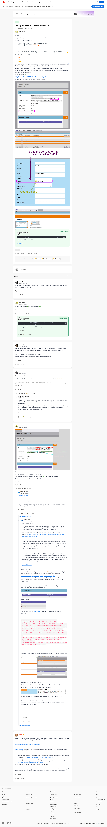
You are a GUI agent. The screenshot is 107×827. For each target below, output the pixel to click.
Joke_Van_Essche (22, 344)
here (54, 543)
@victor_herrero (19, 749)
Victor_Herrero (24, 491)
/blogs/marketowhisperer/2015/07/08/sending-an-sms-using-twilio (31, 77)
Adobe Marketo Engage (19, 6)
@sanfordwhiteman (27, 565)
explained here (36, 611)
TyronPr (20, 734)
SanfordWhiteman (24, 232)
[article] (42, 288)
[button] (97, 6)
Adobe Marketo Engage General (30, 6)
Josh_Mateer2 (22, 372)
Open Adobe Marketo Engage (84, 14)
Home (3, 6)
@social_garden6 (23, 495)
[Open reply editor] (42, 269)
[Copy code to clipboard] (64, 238)
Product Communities (9, 6)
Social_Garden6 (22, 31)
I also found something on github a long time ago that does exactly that (38, 576)
